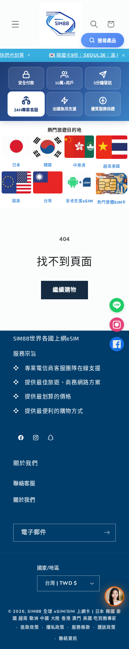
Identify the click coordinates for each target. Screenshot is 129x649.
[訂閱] (107, 533)
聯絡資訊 (68, 638)
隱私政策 (55, 627)
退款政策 (30, 627)
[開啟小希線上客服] (114, 596)
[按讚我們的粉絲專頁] (116, 344)
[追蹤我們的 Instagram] (116, 324)
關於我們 (24, 500)
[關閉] (123, 55)
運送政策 (107, 627)
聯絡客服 (24, 483)
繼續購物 (65, 290)
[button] (15, 24)
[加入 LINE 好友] (116, 305)
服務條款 (81, 627)
